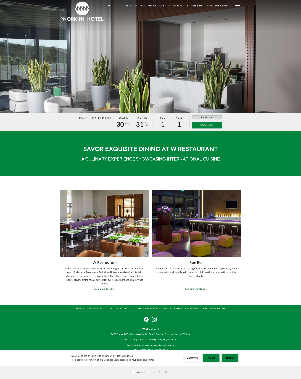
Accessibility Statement (185, 308)
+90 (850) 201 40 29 (167, 339)
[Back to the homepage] (82, 11)
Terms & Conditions (99, 308)
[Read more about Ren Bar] (196, 223)
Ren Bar (196, 262)
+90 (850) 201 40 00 (137, 339)
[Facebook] (146, 319)
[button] (123, 122)
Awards (79, 308)
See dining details (104, 288)
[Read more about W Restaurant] (104, 223)
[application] (150, 364)
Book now (207, 125)
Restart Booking (214, 308)
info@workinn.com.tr (142, 345)
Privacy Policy (124, 308)
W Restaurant (104, 262)
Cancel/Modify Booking (151, 308)
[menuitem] (80, 308)
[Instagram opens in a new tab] (154, 319)
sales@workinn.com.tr (164, 345)
